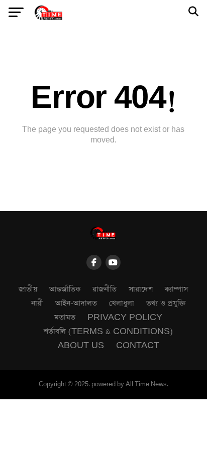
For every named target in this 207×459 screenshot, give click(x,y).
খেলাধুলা (121, 303)
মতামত (64, 317)
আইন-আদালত (76, 303)
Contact (137, 345)
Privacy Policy (124, 317)
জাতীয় (28, 289)
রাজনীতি (104, 289)
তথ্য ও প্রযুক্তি (166, 303)
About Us (81, 345)
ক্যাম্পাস (176, 289)
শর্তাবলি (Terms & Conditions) (108, 331)
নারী (37, 303)
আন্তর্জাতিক (64, 289)
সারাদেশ (141, 289)
